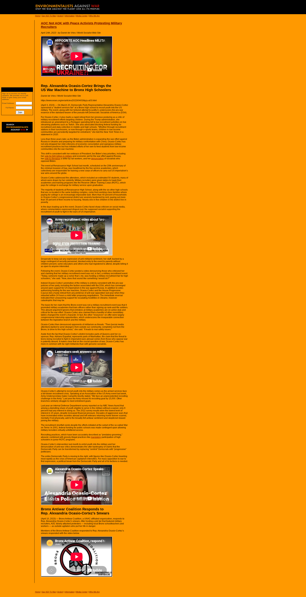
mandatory (96, 437)
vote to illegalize (52, 158)
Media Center (81, 16)
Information (69, 16)
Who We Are (94, 16)
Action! (60, 16)
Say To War (49, 16)
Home (37, 16)
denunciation (97, 158)
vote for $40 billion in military (58, 156)
